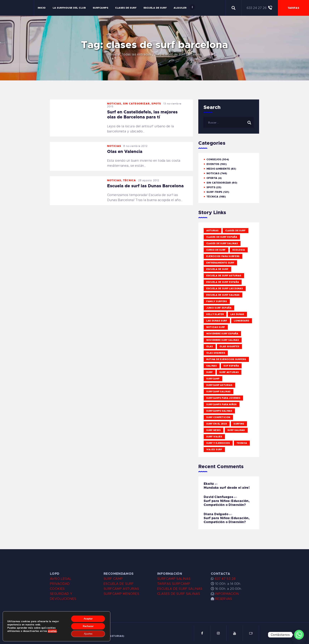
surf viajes (214, 436)
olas (209, 346)
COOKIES (57, 589)
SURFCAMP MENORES (121, 594)
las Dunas (237, 314)
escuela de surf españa (222, 282)
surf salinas (236, 430)
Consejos (214, 159)
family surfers (216, 301)
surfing (239, 423)
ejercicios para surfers (223, 256)
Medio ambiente (218, 168)
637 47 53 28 (225, 579)
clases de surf (235, 230)
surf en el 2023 (216, 423)
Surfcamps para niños (221, 404)
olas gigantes (229, 346)
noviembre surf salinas (222, 340)
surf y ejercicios (218, 443)
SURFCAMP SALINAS (173, 579)
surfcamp (213, 378)
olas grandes (215, 353)
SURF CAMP (113, 579)
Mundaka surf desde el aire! (227, 488)
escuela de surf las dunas (224, 288)
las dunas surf (216, 320)
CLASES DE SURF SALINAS (178, 594)
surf (209, 372)
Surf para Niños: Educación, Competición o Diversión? (226, 503)
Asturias (212, 230)
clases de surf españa (221, 237)
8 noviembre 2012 (135, 146)
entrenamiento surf (220, 262)
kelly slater (215, 314)
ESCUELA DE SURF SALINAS (179, 589)
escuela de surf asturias (223, 275)
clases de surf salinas (222, 243)
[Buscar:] (228, 122)
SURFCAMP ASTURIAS (121, 589)
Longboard (241, 320)
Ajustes (88, 633)
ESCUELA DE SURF (119, 584)
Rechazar (88, 626)
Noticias (114, 103)
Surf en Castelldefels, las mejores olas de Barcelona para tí (142, 114)
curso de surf (216, 249)
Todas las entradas (136, 54)
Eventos (213, 164)
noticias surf (215, 327)
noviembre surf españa (222, 333)
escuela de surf (217, 269)
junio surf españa (219, 307)
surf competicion (218, 417)
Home (112, 54)
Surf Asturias (229, 372)
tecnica (242, 443)
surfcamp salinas (218, 391)
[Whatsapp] (299, 635)
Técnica (129, 180)
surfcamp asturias (219, 385)
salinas (211, 365)
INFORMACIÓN (227, 594)
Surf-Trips (214, 192)
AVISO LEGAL (60, 579)
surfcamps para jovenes (223, 398)
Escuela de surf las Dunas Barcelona (145, 185)
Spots (156, 103)
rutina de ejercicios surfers (226, 359)
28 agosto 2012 (148, 180)
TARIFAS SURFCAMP (173, 584)
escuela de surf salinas (223, 295)
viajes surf (214, 449)
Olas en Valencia (124, 151)
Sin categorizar (136, 103)
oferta (212, 178)
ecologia (238, 249)
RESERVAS (223, 599)
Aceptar (88, 618)
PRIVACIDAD (60, 584)
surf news (213, 430)
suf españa (231, 365)
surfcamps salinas (219, 410)
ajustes (52, 631)
